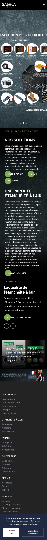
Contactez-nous (10, 511)
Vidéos (5, 489)
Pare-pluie (7, 442)
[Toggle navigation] (43, 5)
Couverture (13, 181)
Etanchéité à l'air (15, 174)
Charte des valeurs (11, 402)
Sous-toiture (8, 461)
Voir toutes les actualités (19, 317)
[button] (20, 123)
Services (6, 501)
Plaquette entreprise (12, 508)
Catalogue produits (11, 504)
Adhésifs (6, 428)
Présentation (8, 399)
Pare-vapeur (8, 424)
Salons (5, 486)
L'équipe (6, 409)
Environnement (9, 406)
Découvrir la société (17, 273)
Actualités (7, 482)
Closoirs (6, 464)
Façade (34, 174)
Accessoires (8, 431)
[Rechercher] (39, 5)
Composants (8, 471)
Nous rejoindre (9, 413)
